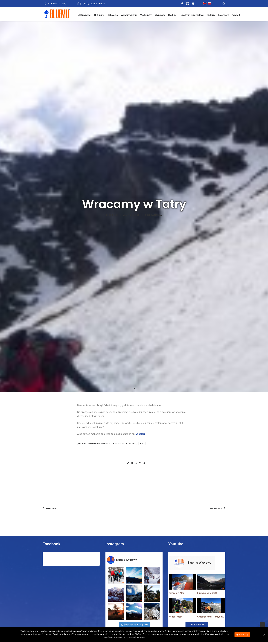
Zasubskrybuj (197, 624)
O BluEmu (99, 14)
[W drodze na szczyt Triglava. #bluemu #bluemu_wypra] (152, 611)
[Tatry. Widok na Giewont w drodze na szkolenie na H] (134, 575)
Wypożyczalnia (129, 14)
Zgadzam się (242, 634)
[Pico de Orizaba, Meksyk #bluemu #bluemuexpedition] (134, 593)
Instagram (114, 544)
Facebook (51, 544)
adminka (157, 215)
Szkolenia (112, 14)
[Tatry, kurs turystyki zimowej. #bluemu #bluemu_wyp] (116, 593)
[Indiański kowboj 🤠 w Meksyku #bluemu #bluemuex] (116, 611)
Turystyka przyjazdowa (191, 14)
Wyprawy (160, 14)
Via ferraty (146, 14)
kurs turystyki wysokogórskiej (93, 443)
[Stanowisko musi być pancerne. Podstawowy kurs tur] (116, 575)
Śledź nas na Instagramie (136, 624)
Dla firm (172, 14)
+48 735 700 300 (57, 3)
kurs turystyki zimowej (124, 443)
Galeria (211, 14)
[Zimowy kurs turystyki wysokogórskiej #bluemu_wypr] (152, 575)
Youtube (175, 544)
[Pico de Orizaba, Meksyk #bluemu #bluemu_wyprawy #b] (134, 611)
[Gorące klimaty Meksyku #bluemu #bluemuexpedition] (152, 593)
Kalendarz (223, 14)
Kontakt (236, 14)
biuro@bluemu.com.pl (94, 3)
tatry (142, 443)
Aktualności (84, 14)
